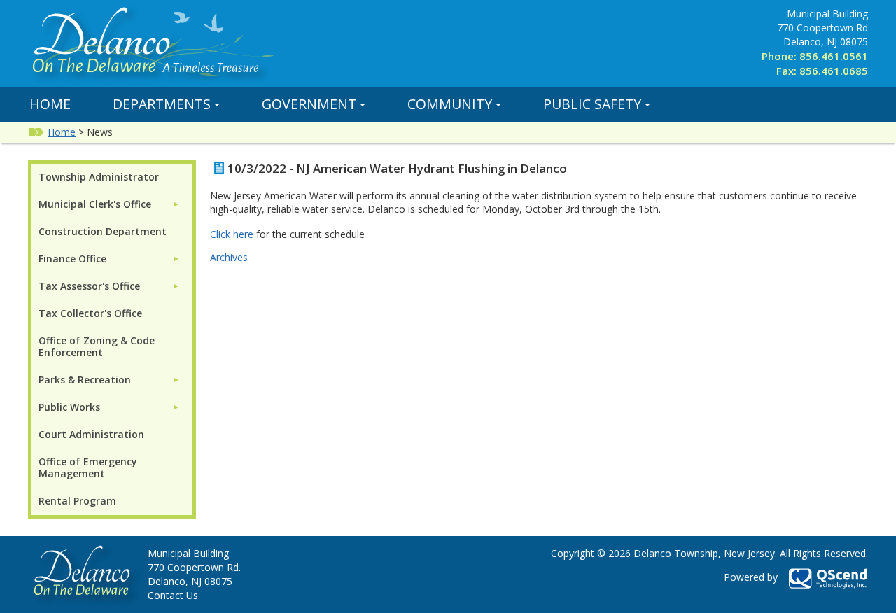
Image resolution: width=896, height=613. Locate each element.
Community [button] (449, 103)
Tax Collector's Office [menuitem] (90, 313)
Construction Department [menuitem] (102, 231)
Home (50, 103)
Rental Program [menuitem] (77, 500)
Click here (231, 234)
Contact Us (173, 595)
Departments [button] (162, 103)
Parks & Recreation (84, 379)
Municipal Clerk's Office (94, 204)
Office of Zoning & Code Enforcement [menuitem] (96, 346)
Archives (229, 257)
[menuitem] (109, 204)
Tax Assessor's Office (89, 286)
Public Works (69, 407)
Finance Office (72, 258)
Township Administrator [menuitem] (98, 176)
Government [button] (309, 103)
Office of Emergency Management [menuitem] (87, 467)
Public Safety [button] (592, 103)
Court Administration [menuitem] (91, 434)
